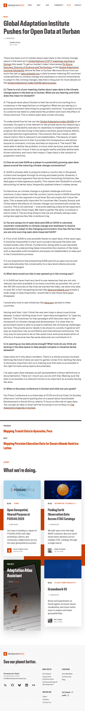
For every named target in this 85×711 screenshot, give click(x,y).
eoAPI (64, 695)
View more (22, 595)
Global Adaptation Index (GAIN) (57, 121)
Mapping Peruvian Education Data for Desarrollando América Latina (41, 446)
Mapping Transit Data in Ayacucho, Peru (28, 431)
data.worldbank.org (58, 290)
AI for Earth (46, 674)
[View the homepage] (14, 5)
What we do (46, 669)
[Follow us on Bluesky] (19, 685)
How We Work (67, 674)
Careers (45, 699)
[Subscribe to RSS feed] (5, 685)
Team (44, 696)
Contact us (46, 702)
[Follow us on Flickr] (33, 685)
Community (58, 5)
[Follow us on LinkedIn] (26, 685)
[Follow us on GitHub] (12, 685)
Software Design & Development (49, 683)
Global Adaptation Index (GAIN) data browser (32, 83)
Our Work (66, 669)
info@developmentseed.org (15, 678)
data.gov (49, 303)
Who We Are (46, 692)
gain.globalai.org (30, 73)
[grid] (42, 557)
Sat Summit (66, 692)
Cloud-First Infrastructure (48, 678)
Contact (77, 5)
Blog (69, 5)
